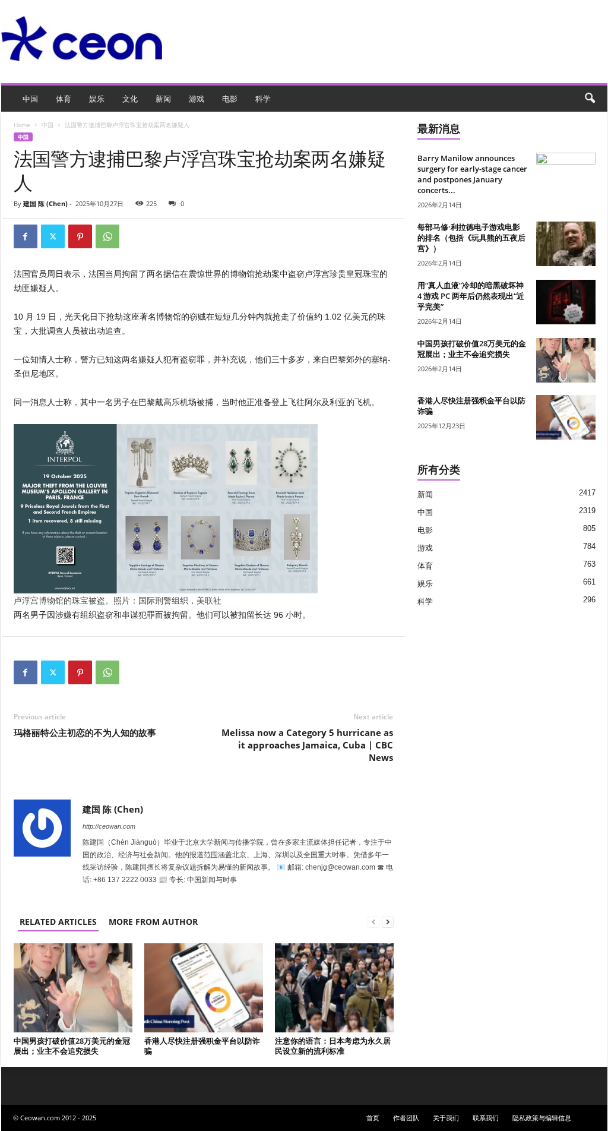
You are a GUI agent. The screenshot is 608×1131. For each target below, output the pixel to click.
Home (22, 125)
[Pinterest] (80, 236)
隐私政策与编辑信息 (541, 1117)
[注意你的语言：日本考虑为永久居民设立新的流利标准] (334, 987)
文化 (130, 98)
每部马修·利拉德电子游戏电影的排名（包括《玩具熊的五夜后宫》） (471, 238)
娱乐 (96, 98)
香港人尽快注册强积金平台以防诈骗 (202, 1045)
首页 (372, 1117)
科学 (263, 98)
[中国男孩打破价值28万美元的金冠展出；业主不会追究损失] (73, 987)
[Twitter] (53, 236)
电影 (230, 98)
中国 (30, 98)
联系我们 (486, 1117)
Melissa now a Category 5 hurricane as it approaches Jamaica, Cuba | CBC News (307, 744)
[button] (590, 99)
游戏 (196, 98)
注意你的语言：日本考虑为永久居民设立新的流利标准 (333, 1045)
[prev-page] (373, 921)
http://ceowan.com (109, 826)
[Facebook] (25, 236)
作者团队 (406, 1117)
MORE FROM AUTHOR (153, 921)
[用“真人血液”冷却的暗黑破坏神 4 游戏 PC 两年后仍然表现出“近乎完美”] (566, 302)
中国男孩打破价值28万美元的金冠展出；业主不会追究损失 (72, 1045)
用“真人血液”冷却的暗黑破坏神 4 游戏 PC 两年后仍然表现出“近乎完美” (470, 296)
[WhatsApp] (107, 236)
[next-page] (388, 921)
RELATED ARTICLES (58, 921)
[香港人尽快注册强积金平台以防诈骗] (203, 987)
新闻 (163, 98)
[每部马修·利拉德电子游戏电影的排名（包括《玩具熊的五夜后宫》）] (566, 244)
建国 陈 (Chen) (45, 203)
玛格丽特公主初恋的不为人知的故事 (85, 732)
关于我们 (446, 1117)
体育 (63, 98)
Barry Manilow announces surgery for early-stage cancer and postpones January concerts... (472, 174)
